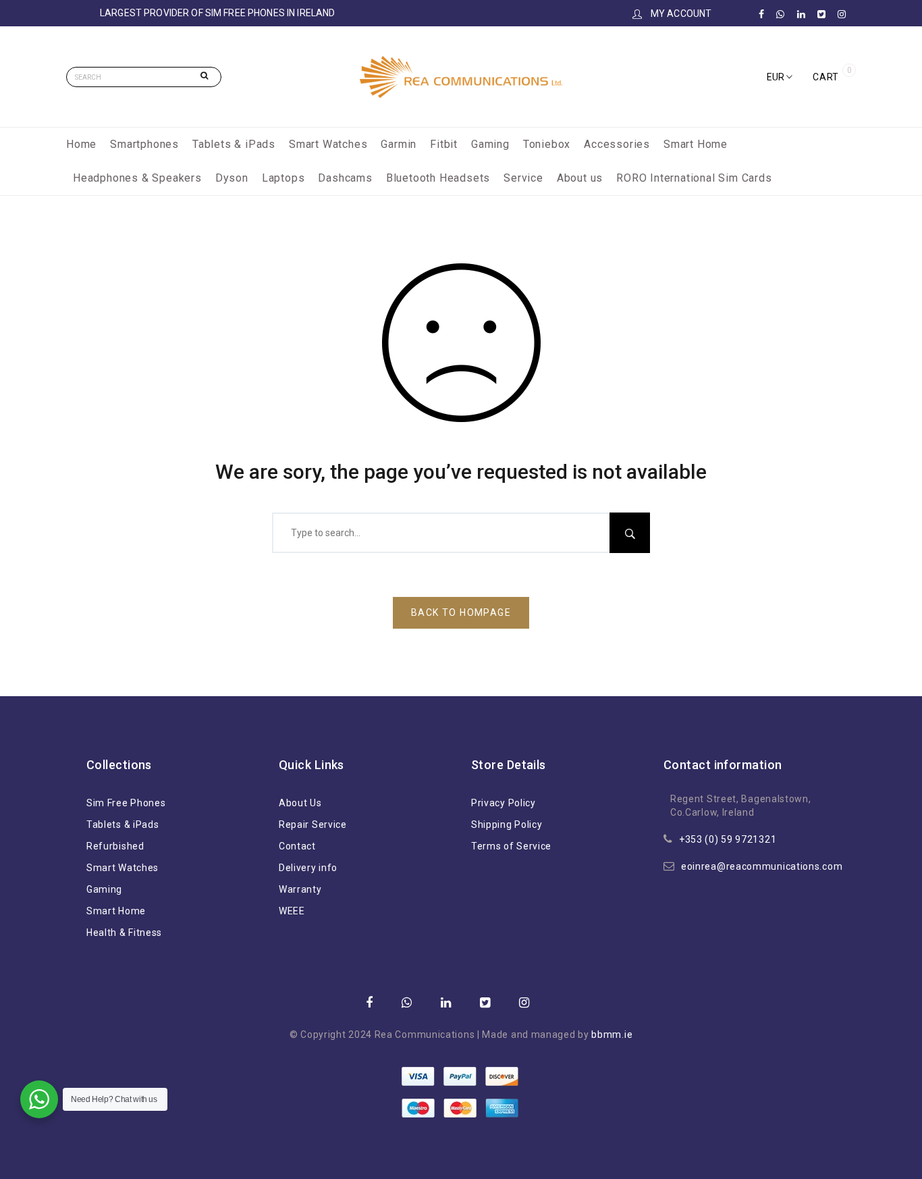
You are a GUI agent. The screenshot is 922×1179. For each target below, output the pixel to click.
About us (580, 178)
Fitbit (444, 144)
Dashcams (345, 178)
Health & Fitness (124, 932)
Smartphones (144, 144)
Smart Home (695, 144)
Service (523, 178)
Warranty (300, 889)
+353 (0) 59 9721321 (727, 839)
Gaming (490, 144)
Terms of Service (511, 846)
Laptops (283, 178)
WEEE (292, 911)
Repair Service (313, 824)
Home (81, 144)
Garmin (398, 144)
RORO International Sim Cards (693, 178)
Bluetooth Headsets (438, 178)
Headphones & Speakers (137, 178)
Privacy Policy (503, 802)
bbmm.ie (611, 1034)
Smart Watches (328, 144)
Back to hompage (461, 612)
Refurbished (115, 846)
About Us (300, 802)
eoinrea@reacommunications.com (761, 866)
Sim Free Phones (126, 802)
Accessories (617, 144)
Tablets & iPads (233, 144)
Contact (297, 846)
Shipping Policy (507, 824)
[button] (779, 77)
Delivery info (308, 867)
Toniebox (546, 144)
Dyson (231, 178)
